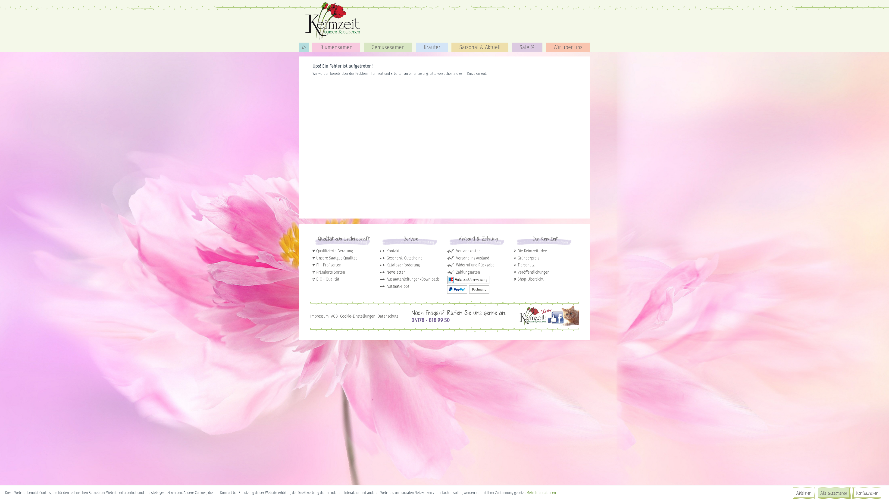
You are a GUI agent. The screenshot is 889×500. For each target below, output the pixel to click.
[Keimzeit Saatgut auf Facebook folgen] (549, 325)
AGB (334, 316)
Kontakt (393, 250)
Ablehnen (803, 493)
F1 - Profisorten (328, 265)
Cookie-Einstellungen (357, 316)
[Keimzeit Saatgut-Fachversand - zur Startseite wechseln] (333, 21)
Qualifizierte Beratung (334, 250)
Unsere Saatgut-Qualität (336, 258)
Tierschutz (526, 265)
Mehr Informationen (541, 493)
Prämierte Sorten (330, 272)
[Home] (304, 47)
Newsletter (396, 272)
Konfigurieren (867, 493)
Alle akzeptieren (833, 493)
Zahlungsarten (468, 272)
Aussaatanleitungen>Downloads (413, 279)
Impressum (319, 316)
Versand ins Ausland (472, 258)
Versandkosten (468, 250)
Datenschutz (388, 316)
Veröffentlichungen (533, 272)
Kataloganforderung (403, 265)
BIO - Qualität (327, 279)
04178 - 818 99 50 (430, 320)
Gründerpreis (528, 258)
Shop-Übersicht (531, 279)
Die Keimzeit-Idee (532, 250)
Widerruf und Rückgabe (475, 265)
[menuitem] (304, 47)
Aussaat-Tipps (398, 286)
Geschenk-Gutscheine (405, 258)
